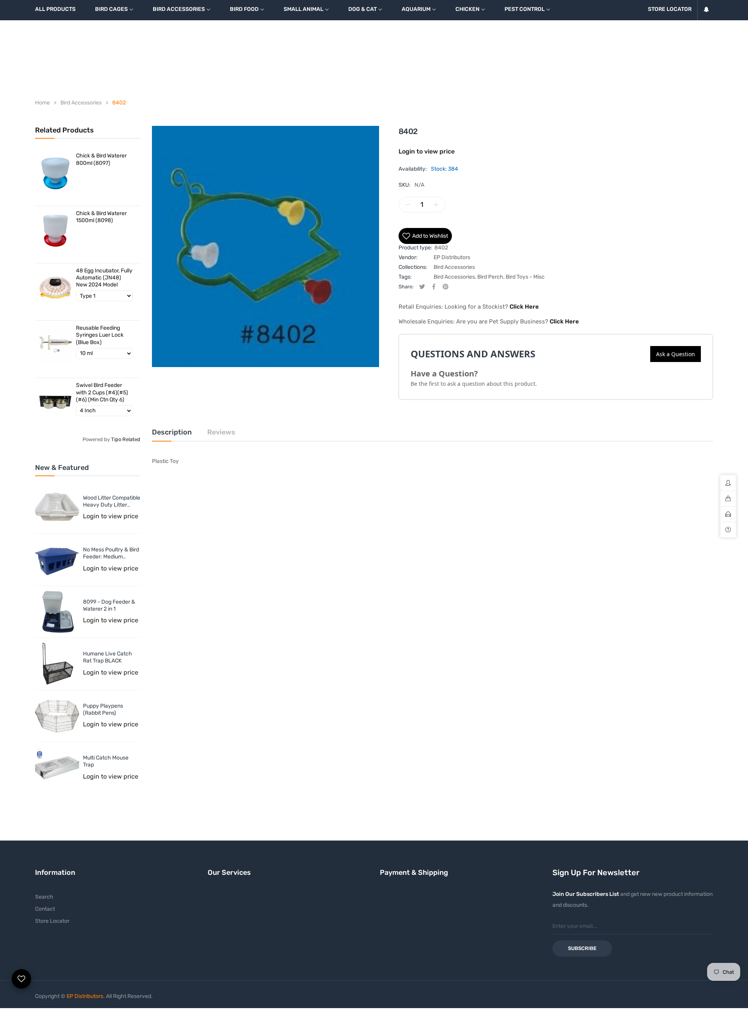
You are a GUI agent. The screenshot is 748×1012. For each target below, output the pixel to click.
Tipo (116, 439)
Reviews (221, 432)
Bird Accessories (454, 267)
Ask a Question (675, 354)
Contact (45, 909)
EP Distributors (452, 257)
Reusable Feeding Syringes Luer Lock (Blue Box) (99, 335)
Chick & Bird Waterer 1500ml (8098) (101, 217)
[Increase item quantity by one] (436, 204)
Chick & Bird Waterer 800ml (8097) (101, 159)
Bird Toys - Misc (525, 277)
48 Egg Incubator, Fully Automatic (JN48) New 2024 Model (104, 277)
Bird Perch (490, 277)
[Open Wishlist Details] (21, 979)
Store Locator (52, 921)
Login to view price (110, 516)
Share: (406, 287)
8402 (441, 247)
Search (44, 897)
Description (172, 432)
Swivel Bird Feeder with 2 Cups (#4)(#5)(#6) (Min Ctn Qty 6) (102, 392)
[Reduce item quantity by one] (408, 204)
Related (131, 439)
